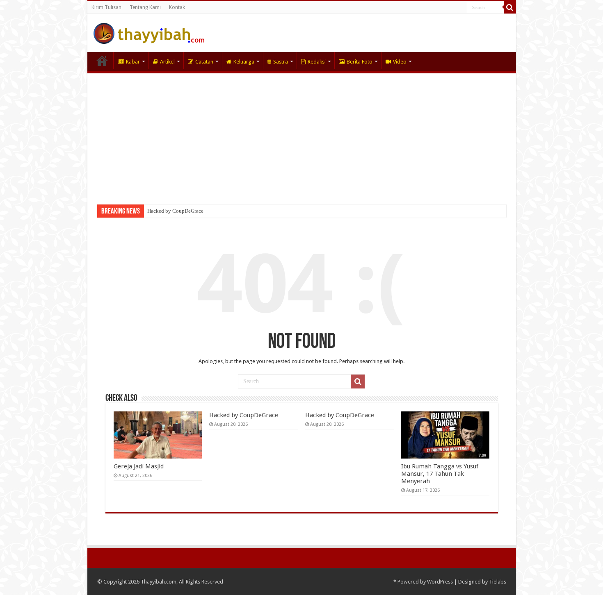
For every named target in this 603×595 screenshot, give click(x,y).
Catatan (204, 62)
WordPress (440, 582)
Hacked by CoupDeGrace (175, 211)
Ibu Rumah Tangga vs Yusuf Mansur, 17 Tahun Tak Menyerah (439, 474)
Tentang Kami (145, 7)
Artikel (167, 62)
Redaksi (317, 62)
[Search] (510, 7)
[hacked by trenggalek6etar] (149, 32)
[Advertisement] (301, 134)
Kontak (177, 7)
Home (102, 60)
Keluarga (243, 62)
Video (400, 62)
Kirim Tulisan (106, 7)
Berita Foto (359, 62)
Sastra (280, 62)
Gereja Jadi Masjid (139, 466)
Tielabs (497, 582)
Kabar (133, 62)
